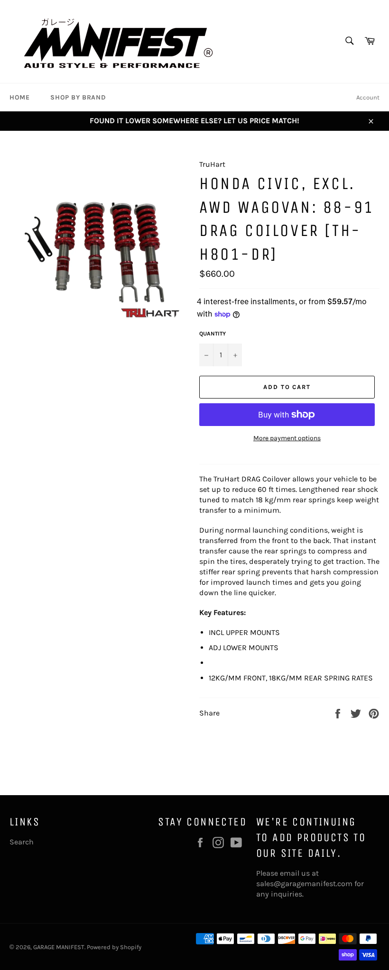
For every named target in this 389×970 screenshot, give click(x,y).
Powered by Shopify (114, 947)
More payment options (287, 438)
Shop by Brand (78, 97)
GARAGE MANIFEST (58, 947)
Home (19, 97)
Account (368, 97)
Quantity (212, 333)
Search (21, 841)
